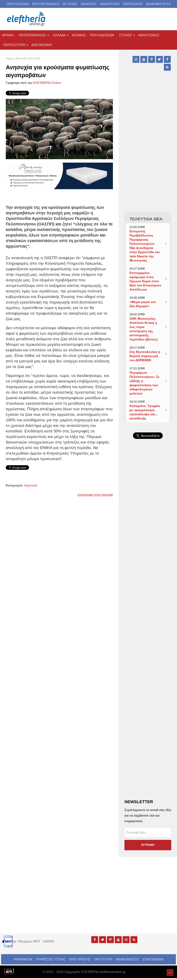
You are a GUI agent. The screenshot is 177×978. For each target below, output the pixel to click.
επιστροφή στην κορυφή (95, 494)
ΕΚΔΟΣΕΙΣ (89, 4)
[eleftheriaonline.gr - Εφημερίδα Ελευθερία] (26, 19)
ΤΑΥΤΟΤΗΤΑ (103, 959)
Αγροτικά (30, 485)
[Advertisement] (147, 543)
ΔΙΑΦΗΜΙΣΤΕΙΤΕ (158, 4)
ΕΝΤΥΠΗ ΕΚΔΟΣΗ (45, 4)
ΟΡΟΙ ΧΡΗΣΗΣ (80, 959)
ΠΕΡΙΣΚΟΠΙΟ (133, 4)
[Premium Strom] (59, 175)
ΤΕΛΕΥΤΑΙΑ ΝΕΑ (146, 219)
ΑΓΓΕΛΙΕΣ (70, 4)
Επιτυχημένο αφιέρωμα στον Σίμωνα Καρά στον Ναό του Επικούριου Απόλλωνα (145, 281)
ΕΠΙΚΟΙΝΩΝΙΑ (153, 959)
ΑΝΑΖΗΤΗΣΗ (110, 4)
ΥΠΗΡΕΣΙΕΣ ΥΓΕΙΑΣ (50, 959)
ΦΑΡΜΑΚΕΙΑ (23, 959)
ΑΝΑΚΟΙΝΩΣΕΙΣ (127, 959)
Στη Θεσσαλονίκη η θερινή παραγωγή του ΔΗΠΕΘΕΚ (145, 356)
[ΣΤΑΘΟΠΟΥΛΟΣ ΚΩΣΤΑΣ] (8, 971)
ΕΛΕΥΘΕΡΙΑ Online (47, 83)
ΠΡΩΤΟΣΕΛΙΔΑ (17, 4)
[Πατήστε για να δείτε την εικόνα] (59, 129)
